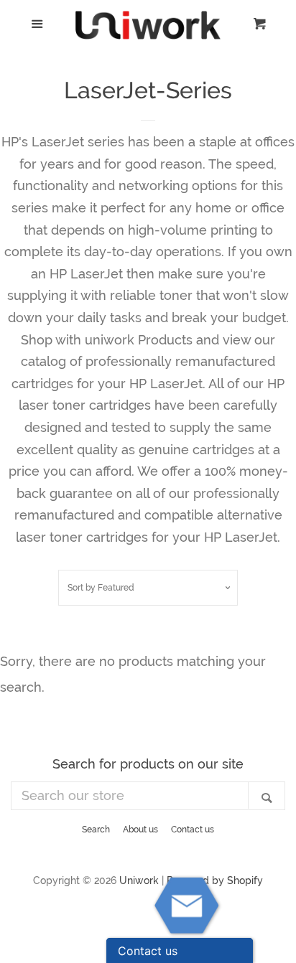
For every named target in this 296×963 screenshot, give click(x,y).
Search (96, 830)
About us (140, 830)
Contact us (192, 830)
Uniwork (139, 880)
